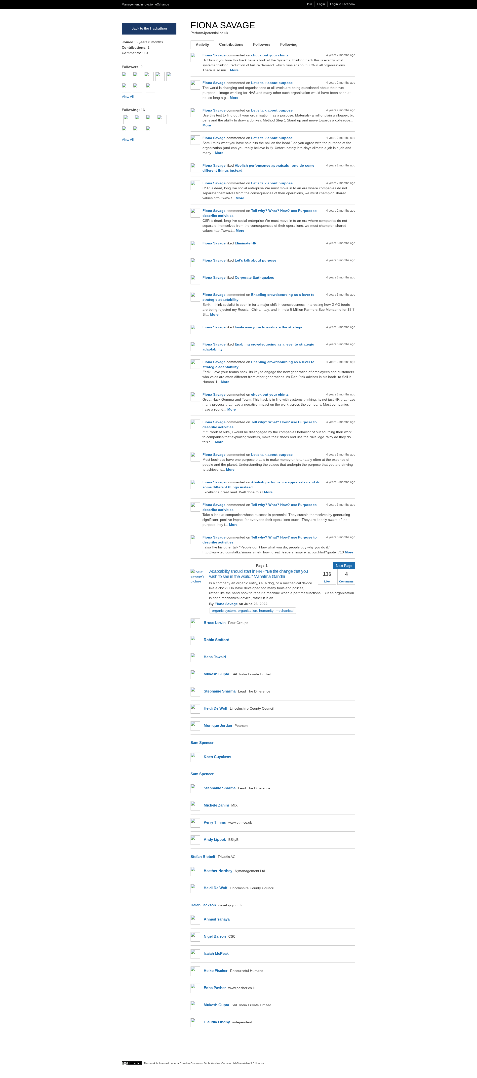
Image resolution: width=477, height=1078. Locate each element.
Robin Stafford (216, 640)
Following (288, 44)
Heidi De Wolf (215, 708)
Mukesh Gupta (216, 674)
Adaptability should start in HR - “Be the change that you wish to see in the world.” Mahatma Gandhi (258, 574)
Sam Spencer (202, 742)
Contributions (231, 44)
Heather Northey (218, 871)
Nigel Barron (215, 936)
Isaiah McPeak (216, 953)
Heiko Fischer (216, 970)
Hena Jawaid (215, 657)
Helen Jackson (203, 905)
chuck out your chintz (269, 55)
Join (309, 4)
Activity (205, 45)
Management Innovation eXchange (145, 4)
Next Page (344, 566)
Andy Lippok (215, 839)
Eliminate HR (245, 243)
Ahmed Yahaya (217, 919)
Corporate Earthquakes (254, 277)
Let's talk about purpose (272, 83)
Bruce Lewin (215, 622)
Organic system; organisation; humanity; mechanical (252, 611)
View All (128, 97)
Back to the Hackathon (149, 28)
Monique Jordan (218, 725)
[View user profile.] (200, 581)
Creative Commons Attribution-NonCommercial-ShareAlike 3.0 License (222, 1063)
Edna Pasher (215, 988)
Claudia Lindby (217, 1022)
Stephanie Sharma (220, 691)
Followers (261, 44)
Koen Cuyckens (217, 757)
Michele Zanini (216, 805)
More (234, 70)
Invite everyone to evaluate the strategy (268, 327)
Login (321, 4)
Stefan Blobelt (203, 856)
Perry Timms (215, 822)
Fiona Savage (223, 25)
